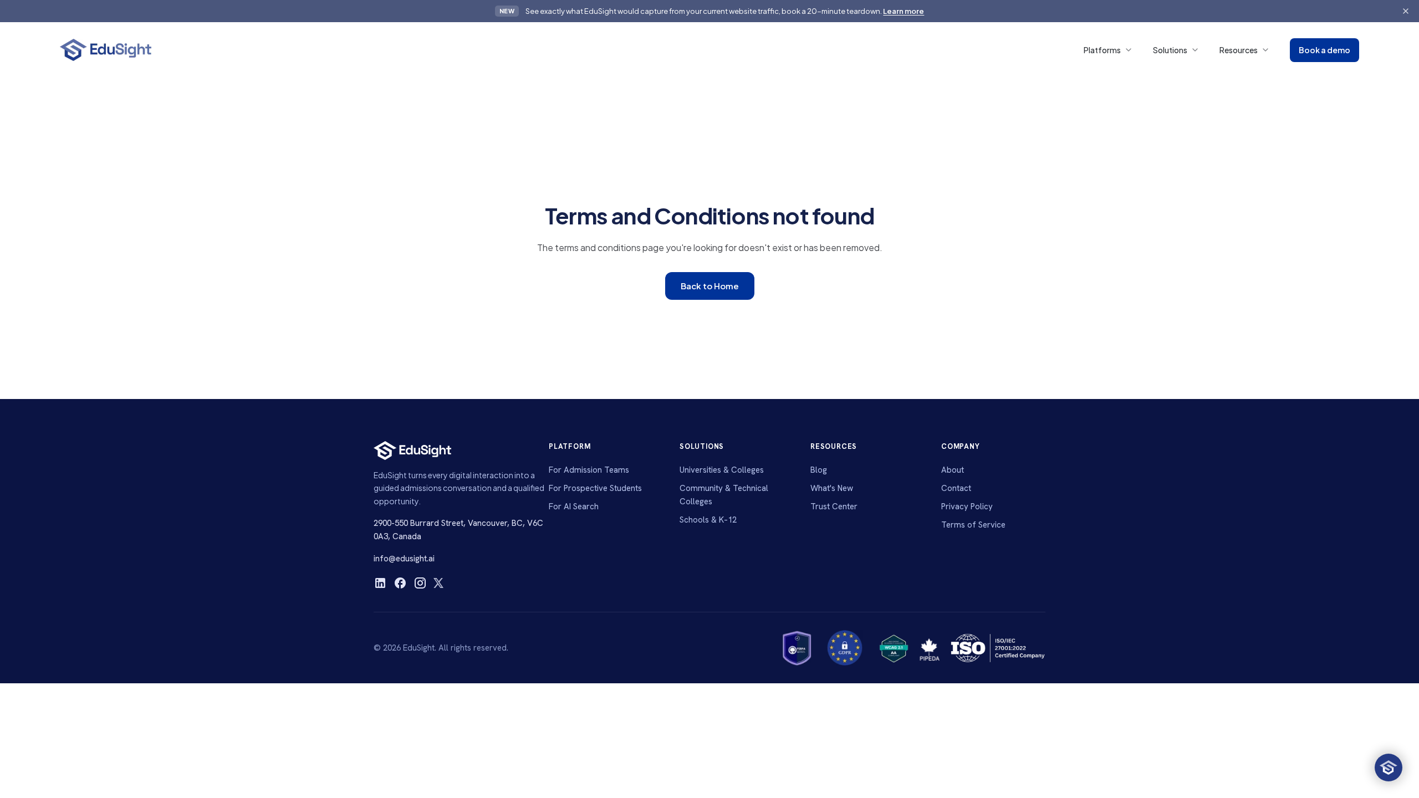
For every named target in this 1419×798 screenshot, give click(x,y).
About (952, 469)
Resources (1238, 50)
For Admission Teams (589, 469)
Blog (818, 469)
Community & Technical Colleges (724, 495)
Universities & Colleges (722, 469)
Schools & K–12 (708, 519)
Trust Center (833, 506)
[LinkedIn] (380, 583)
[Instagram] (420, 583)
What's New (831, 488)
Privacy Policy (967, 506)
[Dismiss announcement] (1405, 11)
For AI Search (574, 506)
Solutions (1170, 50)
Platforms (1102, 50)
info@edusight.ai (404, 558)
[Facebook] (400, 583)
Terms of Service (973, 524)
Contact (956, 488)
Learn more (903, 11)
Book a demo (1324, 50)
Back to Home (710, 285)
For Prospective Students (595, 488)
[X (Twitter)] (438, 583)
